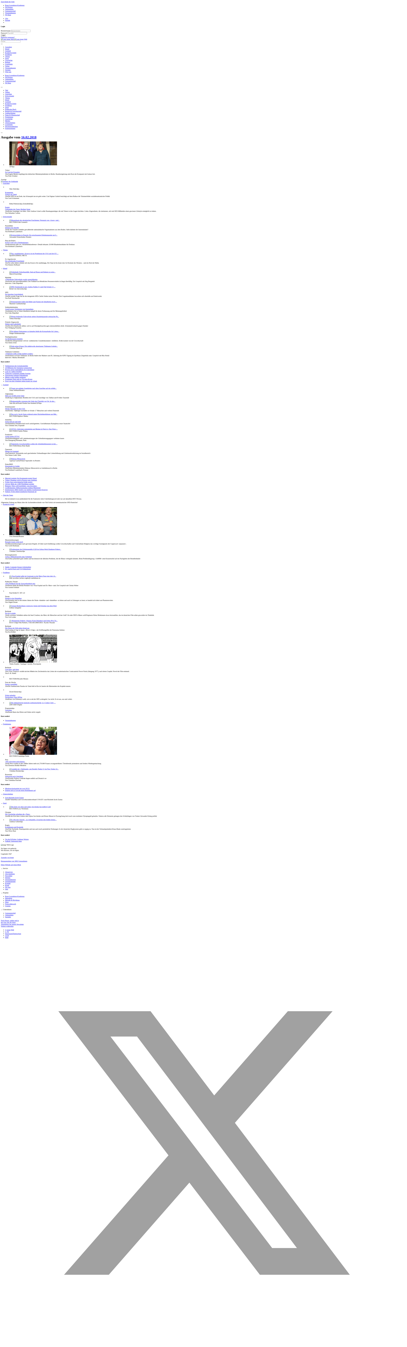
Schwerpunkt (7, 217)
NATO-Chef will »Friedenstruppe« (17, 242)
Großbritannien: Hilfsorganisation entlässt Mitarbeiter (23, 488)
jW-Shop (8, 15)
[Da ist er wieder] (33, 606)
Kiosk (7, 885)
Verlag (7, 66)
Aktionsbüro (9, 9)
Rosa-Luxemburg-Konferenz (14, 5)
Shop (7, 902)
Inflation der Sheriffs (12, 228)
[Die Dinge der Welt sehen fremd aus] (33, 621)
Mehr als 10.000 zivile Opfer (14, 396)
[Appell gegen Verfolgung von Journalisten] (33, 302)
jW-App (7, 887)
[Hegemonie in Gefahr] (17, 459)
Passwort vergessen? (8, 37)
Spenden (8, 917)
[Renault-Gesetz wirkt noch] (33, 534)
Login (3, 35)
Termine (8, 70)
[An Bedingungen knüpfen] (34, 331)
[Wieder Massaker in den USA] (32, 401)
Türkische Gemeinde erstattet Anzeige (18, 373)
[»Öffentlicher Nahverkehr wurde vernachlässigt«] (32, 272)
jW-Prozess (9, 7)
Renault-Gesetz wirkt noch (14, 542)
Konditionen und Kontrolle (14, 827)
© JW (7, 932)
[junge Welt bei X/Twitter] (203, 1345)
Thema (7, 56)
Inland (7, 49)
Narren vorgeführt (11, 684)
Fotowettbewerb (10, 904)
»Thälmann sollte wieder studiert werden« (19, 354)
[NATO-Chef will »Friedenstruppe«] (33, 235)
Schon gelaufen (10, 695)
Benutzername (5, 31)
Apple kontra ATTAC (12, 436)
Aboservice (9, 872)
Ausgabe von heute (7, 857)
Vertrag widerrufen (7, 926)
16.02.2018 (28, 137)
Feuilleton (8, 55)
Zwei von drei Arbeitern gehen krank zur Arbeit (21, 381)
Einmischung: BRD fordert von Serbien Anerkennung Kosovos (26, 490)
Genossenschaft (10, 11)
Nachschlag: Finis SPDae (13, 697)
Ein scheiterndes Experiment (14, 261)
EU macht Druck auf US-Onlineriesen (18, 569)
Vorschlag (8, 710)
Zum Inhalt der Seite (8, 2)
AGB (7, 936)
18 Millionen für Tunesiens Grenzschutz (18, 368)
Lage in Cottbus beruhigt (13, 372)
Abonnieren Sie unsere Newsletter (12, 924)
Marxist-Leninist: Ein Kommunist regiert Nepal (21, 478)
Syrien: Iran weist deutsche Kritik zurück (18, 482)
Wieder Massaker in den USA (15, 409)
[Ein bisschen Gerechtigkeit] (32, 287)
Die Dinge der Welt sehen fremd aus (17, 628)
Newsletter (8, 876)
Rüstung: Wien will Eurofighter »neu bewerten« (21, 486)
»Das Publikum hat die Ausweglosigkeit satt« (20, 583)
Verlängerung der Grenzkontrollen (16, 366)
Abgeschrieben (8, 794)
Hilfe (6, 937)
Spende (7, 20)
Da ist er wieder (10, 613)
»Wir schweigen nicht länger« (15, 762)
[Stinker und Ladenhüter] (34, 316)
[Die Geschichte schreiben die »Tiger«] (30, 807)
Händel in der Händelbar (13, 598)
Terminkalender (10, 881)
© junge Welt (9, 930)
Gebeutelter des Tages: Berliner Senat (17, 209)
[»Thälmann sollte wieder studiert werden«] (33, 346)
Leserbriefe (9, 64)
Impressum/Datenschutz (13, 934)
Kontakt (7, 883)
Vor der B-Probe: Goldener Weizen (17, 839)
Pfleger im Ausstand (12, 451)
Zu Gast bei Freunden (12, 172)
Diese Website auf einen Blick (11, 865)
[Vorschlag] (32, 703)
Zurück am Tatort (11, 194)
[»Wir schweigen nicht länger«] (33, 754)
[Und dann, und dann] (33, 662)
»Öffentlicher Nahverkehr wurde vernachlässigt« (21, 279)
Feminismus (7, 724)
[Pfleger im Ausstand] (33, 444)
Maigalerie (8, 898)
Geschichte (9, 60)
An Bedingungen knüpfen (14, 339)
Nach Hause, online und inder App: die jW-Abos (10, 921)
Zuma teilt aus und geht (13, 422)
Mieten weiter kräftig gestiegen (15, 377)
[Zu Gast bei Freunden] (33, 165)
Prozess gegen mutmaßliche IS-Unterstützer (19, 370)
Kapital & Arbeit (10, 53)
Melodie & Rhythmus (12, 900)
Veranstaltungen (10, 13)
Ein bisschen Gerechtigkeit (14, 294)
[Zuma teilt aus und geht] (33, 414)
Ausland (8, 51)
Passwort (4, 33)
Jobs (6, 889)
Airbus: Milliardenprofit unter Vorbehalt (18, 557)
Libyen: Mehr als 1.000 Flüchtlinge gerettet (19, 484)
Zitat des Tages (8, 495)
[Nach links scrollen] (2, 87)
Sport (7, 58)
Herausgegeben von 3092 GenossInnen (14, 861)
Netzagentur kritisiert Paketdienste (16, 375)
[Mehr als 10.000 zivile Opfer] (33, 388)
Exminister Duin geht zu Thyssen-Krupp (18, 379)
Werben (7, 878)
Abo (6, 18)
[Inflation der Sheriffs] (34, 220)
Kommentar (9, 192)
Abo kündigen (10, 874)
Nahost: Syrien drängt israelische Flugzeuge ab (20, 492)
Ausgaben (8, 47)
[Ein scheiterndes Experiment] (34, 253)
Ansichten (6, 183)
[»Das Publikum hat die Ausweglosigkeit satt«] (32, 576)
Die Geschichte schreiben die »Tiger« (17, 814)
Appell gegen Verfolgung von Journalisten (19, 309)
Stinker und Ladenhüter (13, 324)
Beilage (7, 62)
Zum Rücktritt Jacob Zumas (14, 798)
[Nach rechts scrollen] (2, 132)
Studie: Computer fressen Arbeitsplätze (18, 567)
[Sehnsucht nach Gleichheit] (34, 769)
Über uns (8, 72)
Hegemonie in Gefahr (12, 466)
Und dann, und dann (12, 669)
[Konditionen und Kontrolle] (33, 820)
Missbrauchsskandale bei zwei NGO (17, 788)
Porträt (7, 207)
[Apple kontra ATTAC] (33, 429)
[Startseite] (14, 39)
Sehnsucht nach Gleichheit (14, 776)
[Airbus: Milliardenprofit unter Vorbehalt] (35, 549)
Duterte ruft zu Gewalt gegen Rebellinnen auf (20, 790)
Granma (7, 906)
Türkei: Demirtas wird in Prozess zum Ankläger (21, 480)
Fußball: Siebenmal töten (13, 841)
